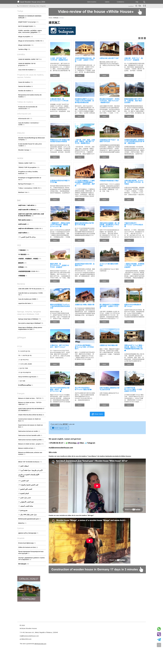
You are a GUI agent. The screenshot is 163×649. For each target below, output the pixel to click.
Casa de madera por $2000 (28, 299)
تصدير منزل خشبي (25, 497)
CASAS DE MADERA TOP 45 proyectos (26, 64)
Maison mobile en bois (26, 448)
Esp (137, 2)
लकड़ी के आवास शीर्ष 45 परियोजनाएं (28, 210)
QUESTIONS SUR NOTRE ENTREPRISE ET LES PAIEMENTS (31, 409)
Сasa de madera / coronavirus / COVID (28, 124)
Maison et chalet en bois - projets (30, 444)
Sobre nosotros (91, 2)
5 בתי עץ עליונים (24, 351)
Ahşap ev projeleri (25, 36)
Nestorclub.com (41, 644)
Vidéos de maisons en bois (27, 547)
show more (98, 414)
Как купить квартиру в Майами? (30, 323)
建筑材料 (22, 263)
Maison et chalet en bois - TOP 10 (30, 398)
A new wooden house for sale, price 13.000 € (30, 145)
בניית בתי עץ (24, 359)
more (55, 75)
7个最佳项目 (23, 250)
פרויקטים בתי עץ (25, 372)
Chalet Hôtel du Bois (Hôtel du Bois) (31, 415)
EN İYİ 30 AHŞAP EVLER (26, 26)
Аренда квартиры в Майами (29, 319)
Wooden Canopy (24, 150)
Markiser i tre (23, 192)
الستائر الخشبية (24, 493)
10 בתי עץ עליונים (25, 355)
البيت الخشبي (24, 481)
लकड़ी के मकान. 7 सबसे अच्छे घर (27, 205)
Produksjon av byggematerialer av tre (29, 178)
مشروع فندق (23, 510)
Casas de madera (25, 82)
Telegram (42, 6)
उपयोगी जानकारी (23, 224)
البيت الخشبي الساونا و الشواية (28, 485)
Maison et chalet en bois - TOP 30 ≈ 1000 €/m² (30, 403)
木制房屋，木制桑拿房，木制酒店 (29, 258)
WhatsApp (33, 6)
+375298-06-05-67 (56, 443)
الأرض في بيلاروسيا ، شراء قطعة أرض (31, 470)
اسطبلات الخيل (24, 466)
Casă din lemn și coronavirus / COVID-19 (30, 294)
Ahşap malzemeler (25, 45)
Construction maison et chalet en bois (29, 420)
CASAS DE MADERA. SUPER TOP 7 (29, 59)
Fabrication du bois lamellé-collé (30, 435)
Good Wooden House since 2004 (32, 2)
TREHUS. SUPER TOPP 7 (26, 163)
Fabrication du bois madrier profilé (30, 440)
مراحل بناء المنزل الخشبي (27, 237)
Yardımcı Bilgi (24, 49)
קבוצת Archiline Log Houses (28, 377)
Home (50, 18)
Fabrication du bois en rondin (28, 431)
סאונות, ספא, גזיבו (25, 364)
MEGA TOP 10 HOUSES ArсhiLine (29, 462)
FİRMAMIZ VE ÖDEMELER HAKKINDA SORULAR (29, 17)
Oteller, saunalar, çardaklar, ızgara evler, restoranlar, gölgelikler (30, 31)
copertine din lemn (25, 303)
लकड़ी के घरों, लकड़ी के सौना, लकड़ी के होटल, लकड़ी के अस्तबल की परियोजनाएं (31, 215)
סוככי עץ (22, 381)
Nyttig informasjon (26, 184)
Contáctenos (120, 2)
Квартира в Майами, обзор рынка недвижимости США (30, 328)
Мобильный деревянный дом (29, 519)
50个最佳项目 (23, 254)
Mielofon (22, 523)
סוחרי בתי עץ (23, 368)
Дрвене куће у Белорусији (28, 533)
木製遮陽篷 (22, 276)
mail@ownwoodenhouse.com (61, 447)
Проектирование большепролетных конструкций (30, 552)
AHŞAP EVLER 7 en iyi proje (28, 22)
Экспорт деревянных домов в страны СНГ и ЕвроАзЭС (31, 558)
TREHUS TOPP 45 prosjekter (28, 167)
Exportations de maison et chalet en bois (30, 426)
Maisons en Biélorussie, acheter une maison (30, 453)
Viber (37, 6)
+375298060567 (24, 6)
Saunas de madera (25, 86)
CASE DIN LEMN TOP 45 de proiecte (31, 289)
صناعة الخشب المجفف (26, 506)
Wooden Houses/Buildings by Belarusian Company (31, 139)
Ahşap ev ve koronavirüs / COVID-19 (30, 41)
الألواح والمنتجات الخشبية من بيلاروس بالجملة (28, 475)
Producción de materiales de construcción (27, 107)
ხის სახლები (23, 564)
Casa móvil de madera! (26, 70)
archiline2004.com (25, 639)
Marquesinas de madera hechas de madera (29, 96)
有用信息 (22, 267)
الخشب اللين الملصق (25, 489)
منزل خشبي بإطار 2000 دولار (28, 514)
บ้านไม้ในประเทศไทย (25, 385)
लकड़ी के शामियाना (23, 233)
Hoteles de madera (25, 91)
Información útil (25, 118)
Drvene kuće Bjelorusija (26, 543)
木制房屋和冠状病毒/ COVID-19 (28, 271)
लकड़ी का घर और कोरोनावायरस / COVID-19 (30, 228)
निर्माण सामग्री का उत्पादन (25, 220)
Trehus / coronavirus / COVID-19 (29, 188)
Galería (107, 2)
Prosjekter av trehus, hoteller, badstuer (28, 172)
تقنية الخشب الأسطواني (26, 502)
